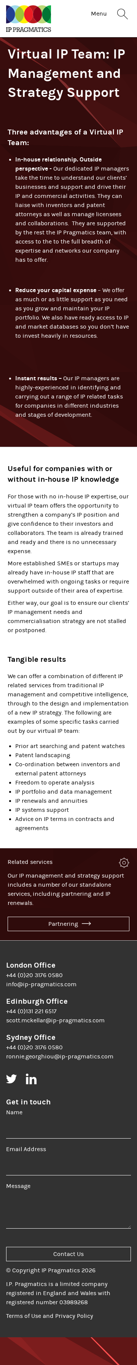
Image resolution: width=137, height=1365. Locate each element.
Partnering (64, 924)
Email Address (26, 1149)
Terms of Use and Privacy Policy (49, 1316)
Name (14, 1112)
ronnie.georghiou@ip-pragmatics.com (59, 1056)
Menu (99, 13)
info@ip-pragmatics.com (41, 984)
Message (18, 1186)
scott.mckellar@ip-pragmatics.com (55, 1020)
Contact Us (68, 1254)
